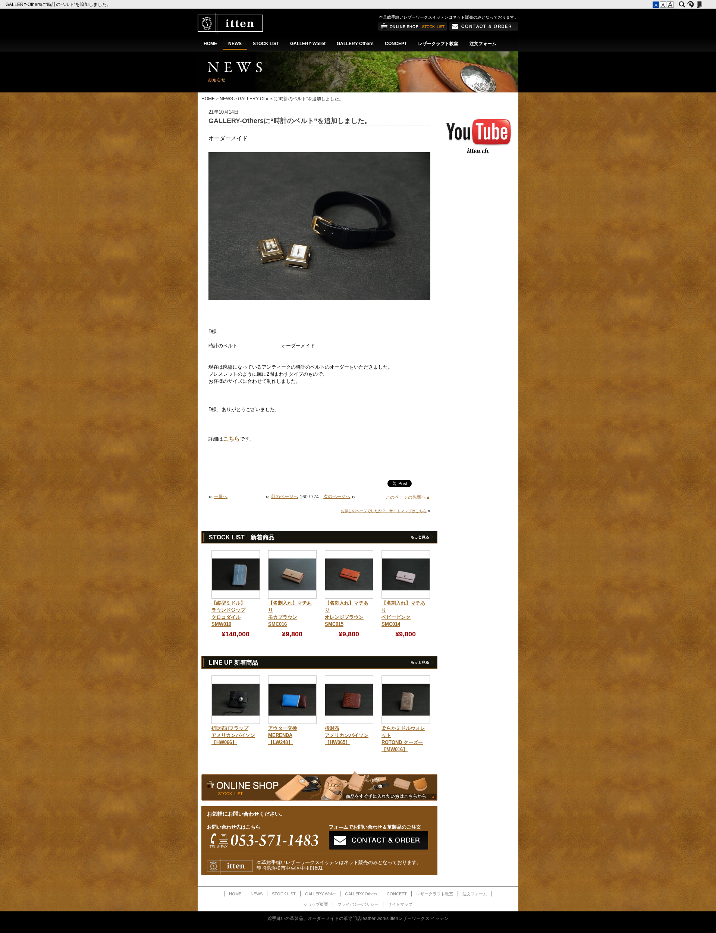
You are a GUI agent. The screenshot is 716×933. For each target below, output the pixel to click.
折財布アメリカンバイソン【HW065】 (346, 735)
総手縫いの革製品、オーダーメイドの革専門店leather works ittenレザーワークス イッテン (358, 918)
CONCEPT (396, 43)
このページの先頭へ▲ (408, 496)
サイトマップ (400, 904)
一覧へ (220, 496)
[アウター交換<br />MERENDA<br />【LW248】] (292, 722)
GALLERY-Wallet (308, 43)
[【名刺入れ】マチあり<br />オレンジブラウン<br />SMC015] (349, 597)
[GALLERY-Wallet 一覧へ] (421, 663)
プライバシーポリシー (358, 904)
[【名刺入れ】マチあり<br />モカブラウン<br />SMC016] (292, 597)
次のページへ (336, 496)
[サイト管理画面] (699, 4)
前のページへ (284, 496)
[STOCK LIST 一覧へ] (421, 538)
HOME (210, 43)
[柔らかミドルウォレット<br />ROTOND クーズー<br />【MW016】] (405, 722)
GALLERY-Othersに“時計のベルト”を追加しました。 (59, 4)
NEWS (235, 43)
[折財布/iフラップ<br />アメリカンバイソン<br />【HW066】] (235, 722)
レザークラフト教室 (438, 43)
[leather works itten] (230, 32)
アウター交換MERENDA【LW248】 (282, 735)
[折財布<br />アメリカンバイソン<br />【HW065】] (349, 722)
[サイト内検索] (682, 4)
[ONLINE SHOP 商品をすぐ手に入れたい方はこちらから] (413, 29)
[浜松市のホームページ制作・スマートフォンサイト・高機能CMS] (690, 4)
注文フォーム (483, 43)
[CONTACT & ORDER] (483, 29)
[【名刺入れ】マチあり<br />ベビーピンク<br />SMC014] (405, 597)
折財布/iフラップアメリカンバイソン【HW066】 (233, 735)
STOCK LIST (266, 43)
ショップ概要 (316, 904)
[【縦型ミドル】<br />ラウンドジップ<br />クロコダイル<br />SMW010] (235, 597)
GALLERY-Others (355, 43)
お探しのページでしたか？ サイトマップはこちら (384, 511)
